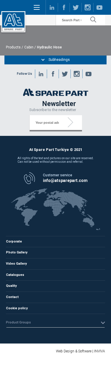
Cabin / (30, 47)
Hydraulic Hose (49, 47)
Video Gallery (16, 264)
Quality (11, 286)
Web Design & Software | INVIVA (80, 351)
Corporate (14, 241)
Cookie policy (17, 308)
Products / (14, 47)
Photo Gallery (17, 252)
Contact (12, 297)
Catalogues (15, 275)
